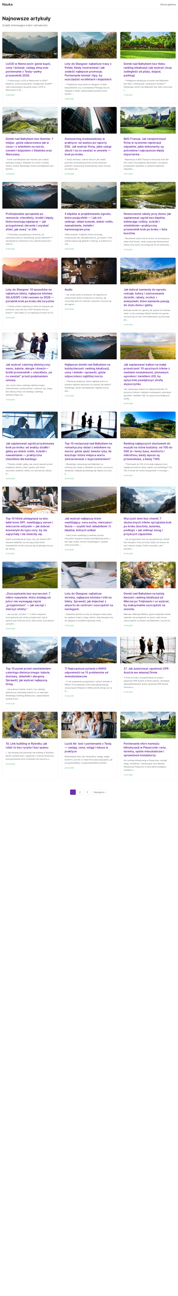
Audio (68, 289)
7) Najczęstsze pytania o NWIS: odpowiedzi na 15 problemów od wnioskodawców (86, 672)
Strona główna (168, 4)
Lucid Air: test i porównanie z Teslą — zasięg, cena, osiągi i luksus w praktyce (88, 747)
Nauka (7, 4)
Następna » (100, 792)
